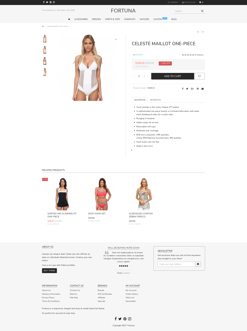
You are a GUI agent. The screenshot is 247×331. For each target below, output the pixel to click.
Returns (73, 294)
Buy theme (49, 270)
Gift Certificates (105, 294)
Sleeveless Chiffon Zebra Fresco (141, 215)
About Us (46, 290)
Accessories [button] (81, 19)
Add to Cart (172, 76)
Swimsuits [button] (129, 19)
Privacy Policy (48, 297)
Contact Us (75, 290)
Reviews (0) (155, 100)
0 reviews (199, 54)
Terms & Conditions (51, 301)
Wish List (130, 297)
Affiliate (101, 297)
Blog (174, 19)
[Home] (70, 19)
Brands (101, 290)
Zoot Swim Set (96, 213)
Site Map (74, 297)
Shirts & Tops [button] (112, 19)
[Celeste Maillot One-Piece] (87, 67)
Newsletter (131, 301)
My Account (131, 290)
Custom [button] (160, 19)
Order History (132, 294)
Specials (101, 301)
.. (107, 264)
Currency (173, 2)
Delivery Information (51, 294)
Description (139, 100)
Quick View (62, 234)
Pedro (143, 273)
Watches (144, 19)
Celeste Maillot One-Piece (57, 26)
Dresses (96, 19)
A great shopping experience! (101, 247)
